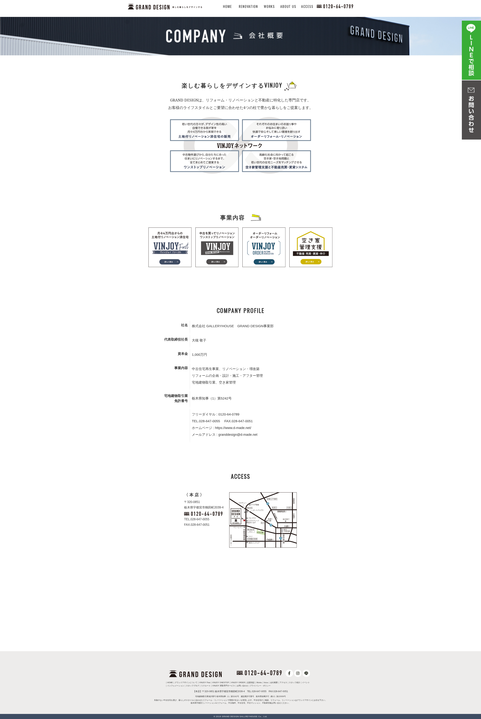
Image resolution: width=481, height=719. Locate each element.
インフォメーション (175, 686)
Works (259, 682)
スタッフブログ (192, 686)
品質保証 (251, 682)
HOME (227, 6)
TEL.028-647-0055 (196, 519)
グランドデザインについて (186, 682)
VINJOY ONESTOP (220, 682)
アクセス (283, 682)
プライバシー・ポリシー (260, 686)
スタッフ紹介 (294, 682)
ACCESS (307, 6)
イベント (306, 682)
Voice (266, 682)
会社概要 (274, 682)
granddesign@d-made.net (237, 435)
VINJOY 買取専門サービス (223, 686)
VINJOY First (204, 682)
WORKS (269, 6)
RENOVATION (248, 6)
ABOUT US (288, 6)
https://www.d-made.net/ (233, 428)
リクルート (205, 686)
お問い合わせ (242, 686)
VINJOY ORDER (238, 682)
